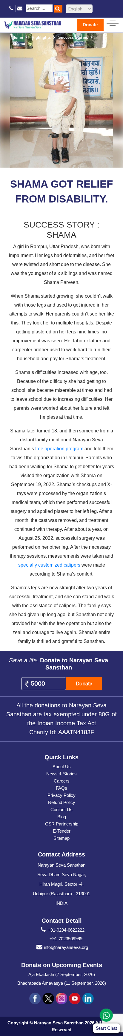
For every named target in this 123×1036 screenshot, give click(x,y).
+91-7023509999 (66, 938)
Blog (61, 816)
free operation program (59, 448)
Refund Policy (61, 802)
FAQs (61, 788)
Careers (62, 780)
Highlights (41, 37)
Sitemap (61, 838)
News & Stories (61, 773)
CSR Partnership (61, 823)
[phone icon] (11, 8)
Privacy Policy (61, 795)
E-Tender (61, 831)
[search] (58, 9)
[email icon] (19, 8)
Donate (90, 24)
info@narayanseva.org (66, 947)
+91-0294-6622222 (66, 930)
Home (17, 37)
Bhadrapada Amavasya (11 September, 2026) (61, 983)
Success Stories (73, 37)
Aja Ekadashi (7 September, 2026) (61, 974)
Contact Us (61, 809)
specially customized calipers (49, 565)
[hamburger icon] (113, 22)
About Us (62, 766)
